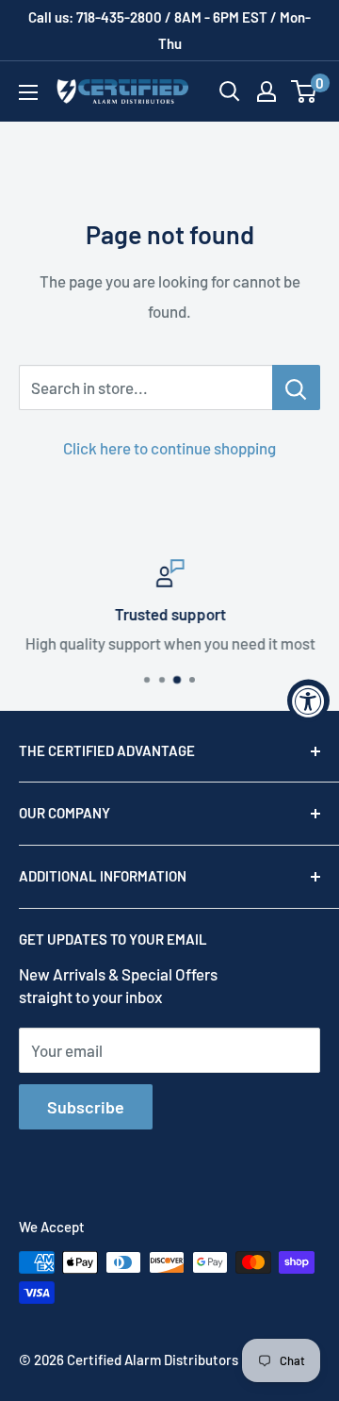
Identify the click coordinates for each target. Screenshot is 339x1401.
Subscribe (85, 1106)
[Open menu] (28, 92)
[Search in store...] (296, 387)
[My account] (266, 91)
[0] (304, 91)
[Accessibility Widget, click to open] (308, 701)
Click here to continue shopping (169, 447)
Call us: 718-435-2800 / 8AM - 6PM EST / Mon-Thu (169, 30)
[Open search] (229, 91)
